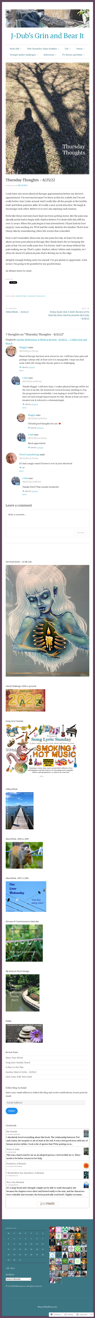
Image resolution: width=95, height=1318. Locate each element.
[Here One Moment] (86, 1187)
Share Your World (14, 1058)
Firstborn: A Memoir (16, 1164)
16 (14, 1249)
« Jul (7, 1268)
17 (20, 1249)
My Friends (11, 1131)
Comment (81, 533)
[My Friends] (86, 1136)
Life (67, 49)
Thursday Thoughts (36, 296)
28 (43, 1255)
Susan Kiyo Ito (13, 1175)
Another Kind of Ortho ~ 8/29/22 (21, 1072)
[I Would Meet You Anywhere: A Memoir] (86, 1178)
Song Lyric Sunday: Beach (18, 1062)
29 (9, 1260)
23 (14, 1255)
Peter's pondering (29, 454)
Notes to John (12, 1149)
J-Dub (25, 378)
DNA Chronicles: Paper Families (42, 49)
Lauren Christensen (15, 1166)
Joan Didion (12, 1152)
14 (43, 1244)
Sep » (12, 1268)
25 (25, 1255)
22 (8, 1255)
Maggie (23, 347)
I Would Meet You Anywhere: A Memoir (25, 1173)
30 (14, 1260)
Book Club (14, 49)
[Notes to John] (86, 1154)
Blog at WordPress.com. (47, 1307)
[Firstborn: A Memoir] (86, 1168)
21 (43, 1249)
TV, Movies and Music (72, 55)
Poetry (79, 49)
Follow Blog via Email (16, 1088)
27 (37, 1255)
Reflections (49, 55)
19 (31, 1249)
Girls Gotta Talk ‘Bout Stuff (19, 1077)
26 (31, 1255)
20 (37, 1249)
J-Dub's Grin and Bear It (47, 36)
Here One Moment (15, 1182)
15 (8, 1249)
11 (25, 1244)
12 (31, 1244)
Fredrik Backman (14, 1134)
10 (20, 1244)
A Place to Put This (15, 1067)
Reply (21, 371)
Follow (11, 1111)
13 (37, 1244)
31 (20, 1260)
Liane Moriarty (13, 1185)
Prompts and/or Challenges (23, 55)
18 (25, 1249)
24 (20, 1255)
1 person (31, 367)
